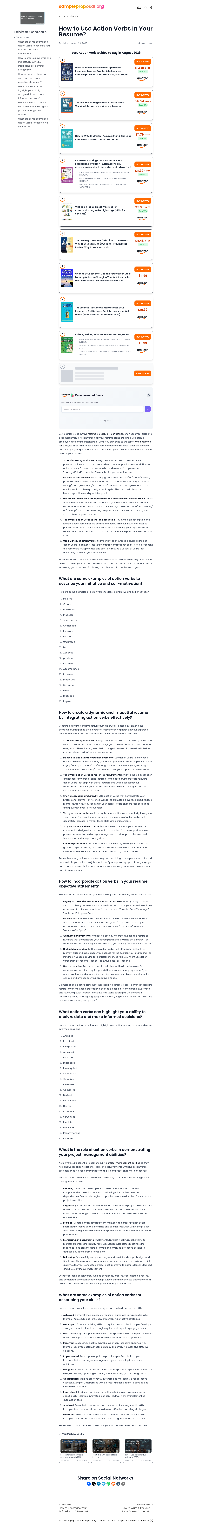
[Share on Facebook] (89, 1484)
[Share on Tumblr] (118, 1484)
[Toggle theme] (149, 395)
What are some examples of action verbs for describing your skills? (33, 122)
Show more (22, 37)
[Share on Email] (123, 1484)
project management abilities (123, 1162)
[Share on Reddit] (113, 1484)
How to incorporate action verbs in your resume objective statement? (32, 78)
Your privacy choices (127, 1520)
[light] (151, 7)
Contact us (144, 1520)
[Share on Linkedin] (99, 1484)
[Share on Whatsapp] (108, 1484)
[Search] (145, 7)
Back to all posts (70, 16)
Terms (102, 1520)
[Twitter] (151, 1520)
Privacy (111, 1520)
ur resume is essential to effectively (104, 433)
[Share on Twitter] (94, 1484)
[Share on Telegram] (104, 1484)
